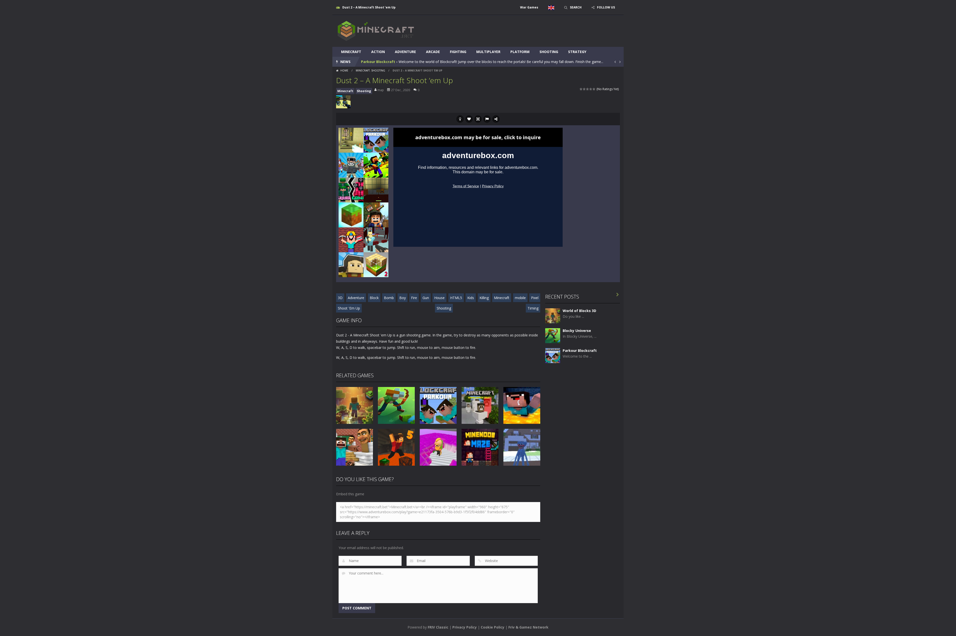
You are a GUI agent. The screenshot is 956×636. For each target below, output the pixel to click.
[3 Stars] (587, 89)
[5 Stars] (594, 89)
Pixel (534, 297)
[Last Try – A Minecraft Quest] (375, 189)
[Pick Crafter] (351, 214)
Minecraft (351, 51)
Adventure (405, 51)
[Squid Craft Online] (351, 264)
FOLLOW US (606, 7)
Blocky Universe (577, 330)
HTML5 (456, 297)
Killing (484, 297)
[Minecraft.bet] (376, 30)
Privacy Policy (464, 627)
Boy (402, 297)
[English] (551, 7)
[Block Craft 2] (375, 264)
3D (340, 297)
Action (378, 51)
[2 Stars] (584, 89)
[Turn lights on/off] (460, 119)
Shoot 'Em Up (349, 308)
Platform (520, 51)
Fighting (458, 51)
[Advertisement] (529, 30)
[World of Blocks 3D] (552, 315)
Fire (414, 297)
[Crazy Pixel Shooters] (375, 239)
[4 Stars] (591, 89)
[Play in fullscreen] (478, 119)
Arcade (433, 51)
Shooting (548, 51)
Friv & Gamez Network (528, 627)
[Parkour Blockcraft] (375, 139)
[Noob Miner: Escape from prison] (351, 239)
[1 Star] (581, 89)
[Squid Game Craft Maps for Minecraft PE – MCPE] (351, 189)
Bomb (389, 297)
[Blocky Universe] (552, 335)
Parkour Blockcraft (378, 61)
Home (344, 70)
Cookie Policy (492, 627)
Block (374, 297)
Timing (533, 308)
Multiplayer (488, 51)
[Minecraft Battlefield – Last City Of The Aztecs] (351, 139)
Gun (425, 297)
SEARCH (576, 7)
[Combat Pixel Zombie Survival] (351, 164)
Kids (470, 297)
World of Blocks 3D (579, 310)
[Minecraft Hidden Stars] (375, 164)
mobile (520, 297)
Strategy (577, 51)
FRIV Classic (438, 627)
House (439, 297)
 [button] (487, 119)
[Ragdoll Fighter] (375, 214)
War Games (529, 7)
